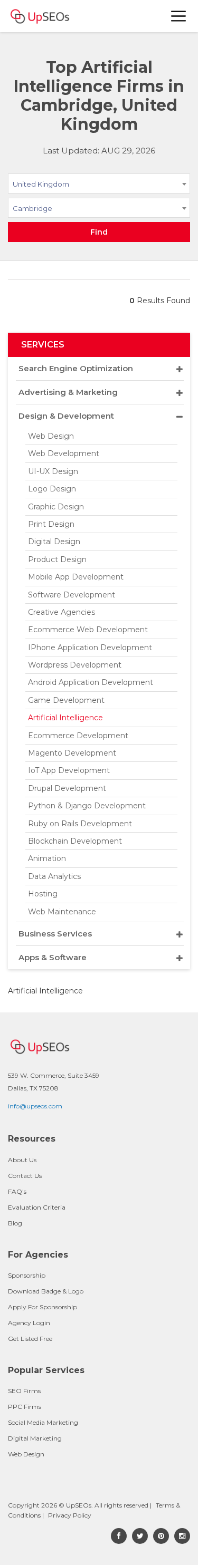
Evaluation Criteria (36, 1207)
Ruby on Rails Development (80, 823)
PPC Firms (24, 1407)
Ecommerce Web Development (88, 629)
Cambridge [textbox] (32, 208)
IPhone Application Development (90, 647)
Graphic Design (56, 506)
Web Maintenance (62, 911)
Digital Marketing (35, 1438)
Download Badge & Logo (45, 1291)
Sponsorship (26, 1275)
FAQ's (17, 1191)
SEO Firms (24, 1391)
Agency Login (29, 1323)
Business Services (55, 934)
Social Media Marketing (43, 1422)
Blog (15, 1223)
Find (99, 232)
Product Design (57, 559)
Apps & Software (52, 957)
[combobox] (99, 185)
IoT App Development (69, 770)
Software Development (71, 595)
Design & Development (66, 416)
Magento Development (72, 753)
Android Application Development (90, 682)
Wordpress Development (74, 665)
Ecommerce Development (78, 735)
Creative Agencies (61, 612)
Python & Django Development (87, 805)
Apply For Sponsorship (42, 1307)
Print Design (51, 524)
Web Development (63, 453)
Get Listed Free (30, 1338)
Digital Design (54, 541)
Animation (47, 858)
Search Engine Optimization (75, 368)
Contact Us (25, 1176)
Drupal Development (67, 788)
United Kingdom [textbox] (41, 184)
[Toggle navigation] (179, 16)
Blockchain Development (75, 841)
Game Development (66, 700)
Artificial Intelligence (65, 717)
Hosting (43, 894)
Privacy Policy (69, 1515)
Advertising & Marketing (68, 392)
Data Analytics (54, 876)
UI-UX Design (53, 471)
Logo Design (52, 489)
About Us (22, 1160)
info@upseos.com (35, 1106)
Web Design (51, 436)
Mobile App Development (76, 577)
